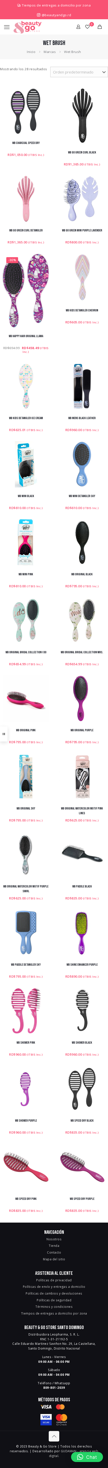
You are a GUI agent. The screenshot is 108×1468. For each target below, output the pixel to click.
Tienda (54, 1246)
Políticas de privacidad (54, 1280)
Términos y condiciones (54, 1307)
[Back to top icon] (54, 1436)
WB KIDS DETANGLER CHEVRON (82, 310)
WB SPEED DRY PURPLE (82, 1199)
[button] (87, 1457)
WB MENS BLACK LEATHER (82, 418)
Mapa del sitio (54, 1259)
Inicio (31, 51)
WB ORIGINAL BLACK (82, 574)
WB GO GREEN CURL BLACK (82, 152)
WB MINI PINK (26, 574)
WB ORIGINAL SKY (26, 808)
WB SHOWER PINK (26, 1043)
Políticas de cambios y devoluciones (54, 1293)
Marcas (50, 51)
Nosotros (54, 1239)
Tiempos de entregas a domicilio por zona (56, 5)
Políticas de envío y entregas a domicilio (54, 1287)
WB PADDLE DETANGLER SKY (26, 965)
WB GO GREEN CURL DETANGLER (26, 230)
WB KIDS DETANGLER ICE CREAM (26, 418)
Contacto (54, 1252)
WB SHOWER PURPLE (26, 1121)
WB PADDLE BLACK (82, 886)
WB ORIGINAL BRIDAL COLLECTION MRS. (82, 652)
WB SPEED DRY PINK (26, 1199)
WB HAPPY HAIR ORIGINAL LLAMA (26, 336)
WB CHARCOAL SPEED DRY (26, 143)
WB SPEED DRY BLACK (82, 1121)
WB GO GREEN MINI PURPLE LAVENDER (82, 230)
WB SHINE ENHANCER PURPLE (82, 965)
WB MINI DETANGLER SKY (82, 496)
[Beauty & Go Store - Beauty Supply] (27, 26)
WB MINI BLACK (26, 496)
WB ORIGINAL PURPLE (82, 730)
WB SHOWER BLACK (82, 1043)
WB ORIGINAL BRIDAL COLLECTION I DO (26, 652)
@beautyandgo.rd (56, 15)
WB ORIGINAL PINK (26, 730)
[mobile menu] (7, 26)
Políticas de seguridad (54, 1300)
